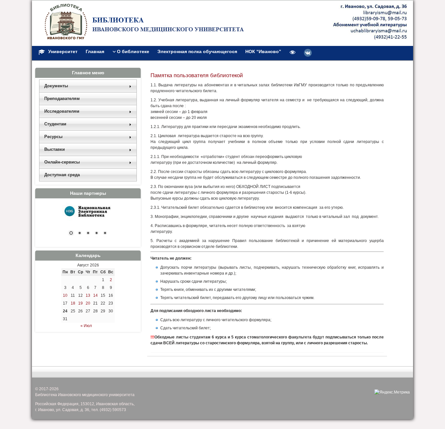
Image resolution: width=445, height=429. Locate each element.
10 (65, 295)
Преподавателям (62, 98)
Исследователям (61, 111)
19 (80, 303)
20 (88, 303)
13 (88, 295)
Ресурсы (53, 136)
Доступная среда (62, 174)
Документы (56, 85)
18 (73, 303)
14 (95, 295)
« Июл (86, 325)
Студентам (55, 124)
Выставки (54, 149)
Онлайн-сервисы (62, 162)
